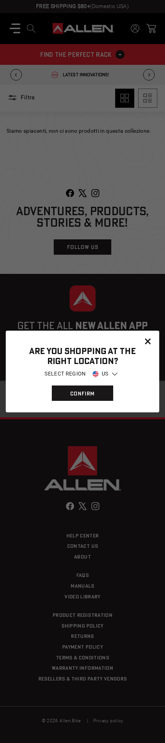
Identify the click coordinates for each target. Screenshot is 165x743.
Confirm (82, 393)
